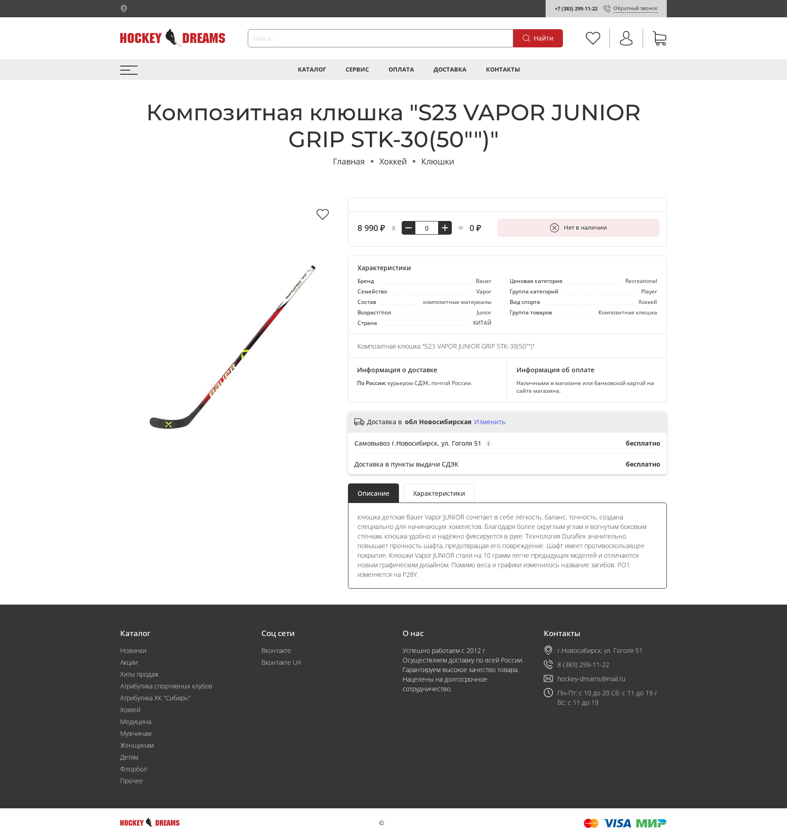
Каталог (312, 69)
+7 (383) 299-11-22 (576, 8)
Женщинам (136, 745)
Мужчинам (135, 733)
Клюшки (437, 161)
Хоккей (393, 161)
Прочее (131, 780)
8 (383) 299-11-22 (583, 664)
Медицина (135, 721)
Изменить (490, 422)
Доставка (450, 69)
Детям (129, 757)
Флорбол (133, 769)
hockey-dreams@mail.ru (591, 678)
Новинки (133, 650)
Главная (349, 161)
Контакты (503, 69)
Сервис (357, 69)
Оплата (401, 69)
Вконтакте (276, 650)
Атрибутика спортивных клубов (166, 686)
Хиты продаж (139, 674)
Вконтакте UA (281, 662)
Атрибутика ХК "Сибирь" (155, 697)
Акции (129, 662)
